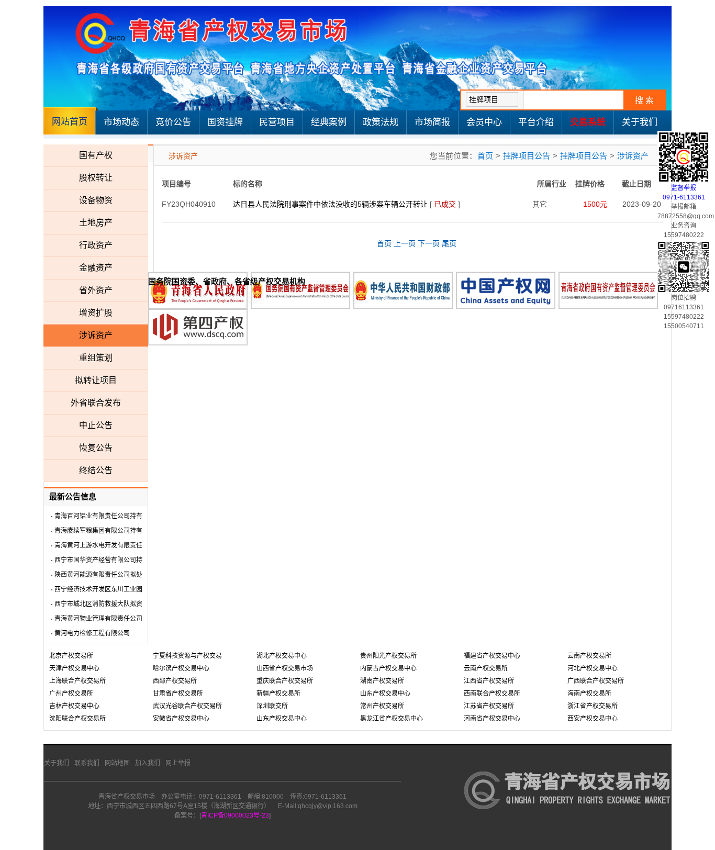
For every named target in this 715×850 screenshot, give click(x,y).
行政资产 (96, 245)
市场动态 (121, 122)
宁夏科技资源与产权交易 (187, 655)
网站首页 (69, 122)
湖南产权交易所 (382, 681)
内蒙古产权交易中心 (388, 668)
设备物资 (96, 200)
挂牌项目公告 (526, 155)
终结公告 (96, 470)
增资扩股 (96, 312)
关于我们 (639, 122)
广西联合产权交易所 (595, 681)
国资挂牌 (225, 122)
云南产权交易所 (486, 668)
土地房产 (96, 222)
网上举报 (178, 763)
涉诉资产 (96, 335)
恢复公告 (96, 447)
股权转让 (96, 177)
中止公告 (96, 425)
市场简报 (432, 122)
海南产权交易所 (589, 693)
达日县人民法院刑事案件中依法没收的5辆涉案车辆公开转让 (330, 204)
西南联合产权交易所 (492, 693)
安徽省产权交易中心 (181, 718)
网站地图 (117, 763)
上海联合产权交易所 (77, 681)
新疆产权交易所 (278, 693)
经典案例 (329, 122)
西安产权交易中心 (592, 718)
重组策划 (96, 357)
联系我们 (86, 763)
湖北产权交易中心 (281, 655)
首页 (485, 155)
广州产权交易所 (71, 693)
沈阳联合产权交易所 (77, 718)
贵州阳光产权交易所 (388, 655)
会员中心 (484, 122)
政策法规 (380, 122)
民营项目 (277, 122)
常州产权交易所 (382, 706)
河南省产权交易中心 (492, 718)
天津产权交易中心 (74, 668)
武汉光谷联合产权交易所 (187, 706)
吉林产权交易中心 (74, 706)
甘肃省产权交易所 (178, 693)
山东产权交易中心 (281, 718)
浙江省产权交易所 (592, 706)
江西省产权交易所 (489, 681)
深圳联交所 (272, 706)
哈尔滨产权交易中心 (181, 668)
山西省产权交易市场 (284, 668)
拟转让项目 (96, 380)
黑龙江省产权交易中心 (391, 718)
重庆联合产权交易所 (284, 681)
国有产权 (96, 155)
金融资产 (96, 267)
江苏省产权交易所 (489, 706)
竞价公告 (173, 122)
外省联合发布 (96, 402)
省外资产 (96, 290)
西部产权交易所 (175, 681)
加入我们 (147, 763)
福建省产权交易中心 (492, 655)
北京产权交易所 (71, 655)
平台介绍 (536, 122)
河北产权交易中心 (592, 668)
